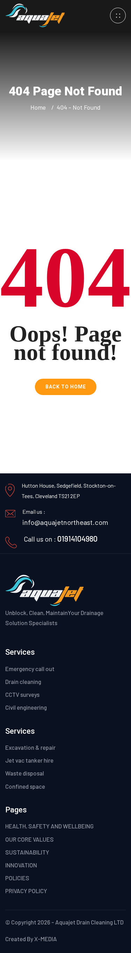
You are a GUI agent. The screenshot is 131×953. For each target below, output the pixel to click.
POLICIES (17, 877)
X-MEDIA (45, 938)
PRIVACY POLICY (26, 890)
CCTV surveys (22, 694)
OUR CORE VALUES (29, 839)
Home (39, 107)
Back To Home (65, 386)
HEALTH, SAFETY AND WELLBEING (49, 825)
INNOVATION (21, 864)
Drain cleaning (23, 681)
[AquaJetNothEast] (35, 14)
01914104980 (77, 538)
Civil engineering (26, 707)
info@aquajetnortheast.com (65, 522)
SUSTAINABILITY (27, 852)
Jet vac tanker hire (29, 760)
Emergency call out (29, 668)
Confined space (25, 786)
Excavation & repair (30, 747)
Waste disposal (24, 773)
